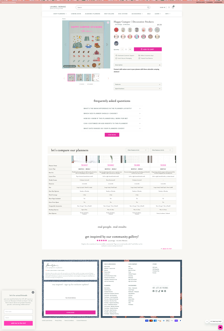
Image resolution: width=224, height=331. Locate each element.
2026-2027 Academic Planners (111, 293)
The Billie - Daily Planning (110, 312)
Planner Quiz (107, 272)
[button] (116, 30)
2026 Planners (107, 289)
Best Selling (107, 288)
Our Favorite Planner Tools (110, 275)
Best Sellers (109, 13)
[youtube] (162, 291)
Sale (149, 13)
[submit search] (148, 7)
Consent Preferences (82, 320)
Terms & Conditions (69, 320)
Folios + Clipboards (132, 288)
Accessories (136, 13)
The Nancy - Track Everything (111, 297)
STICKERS (81, 84)
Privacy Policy (58, 320)
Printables (130, 304)
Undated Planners (108, 291)
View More (112, 135)
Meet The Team (131, 270)
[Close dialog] (33, 292)
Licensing (130, 275)
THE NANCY (110, 165)
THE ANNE (137, 165)
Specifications (119, 88)
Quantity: (116, 49)
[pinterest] (165, 291)
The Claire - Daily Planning (110, 310)
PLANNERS (209, 2)
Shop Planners (59, 13)
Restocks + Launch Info (109, 268)
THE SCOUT (84, 165)
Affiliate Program (132, 274)
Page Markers (131, 293)
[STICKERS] (87, 77)
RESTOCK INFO (200, 2)
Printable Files (156, 271)
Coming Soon (76, 13)
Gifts (129, 302)
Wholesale (130, 277)
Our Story (130, 268)
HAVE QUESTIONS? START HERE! (55, 270)
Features (118, 84)
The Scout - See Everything (110, 295)
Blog (129, 266)
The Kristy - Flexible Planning (111, 308)
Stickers (130, 297)
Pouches (130, 295)
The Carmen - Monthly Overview (111, 306)
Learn (157, 13)
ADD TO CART (149, 49)
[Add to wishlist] (108, 22)
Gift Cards (155, 267)
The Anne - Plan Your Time (110, 300)
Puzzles (154, 272)
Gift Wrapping (156, 269)
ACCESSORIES (218, 2)
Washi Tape (131, 300)
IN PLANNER (90, 84)
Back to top (167, 248)
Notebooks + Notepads (133, 291)
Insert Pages (131, 289)
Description (118, 65)
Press (129, 272)
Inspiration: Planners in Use (110, 279)
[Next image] (107, 44)
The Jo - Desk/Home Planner (110, 304)
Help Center (107, 266)
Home (64, 18)
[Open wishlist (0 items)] (169, 7)
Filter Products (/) (133, 150)
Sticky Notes (131, 299)
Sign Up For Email (132, 279)
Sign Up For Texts (132, 281)
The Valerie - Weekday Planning (111, 313)
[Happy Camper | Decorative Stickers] (71, 77)
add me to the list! (18, 323)
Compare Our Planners (109, 277)
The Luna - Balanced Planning (111, 299)
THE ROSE (163, 165)
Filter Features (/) (158, 150)
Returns (106, 270)
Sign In (162, 7)
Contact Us (106, 274)
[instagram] (156, 291)
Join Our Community (109, 281)
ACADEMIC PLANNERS (92, 13)
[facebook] (153, 291)
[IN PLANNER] (95, 77)
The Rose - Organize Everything (111, 302)
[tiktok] (159, 291)
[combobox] (113, 7)
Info (167, 13)
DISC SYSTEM (122, 13)
